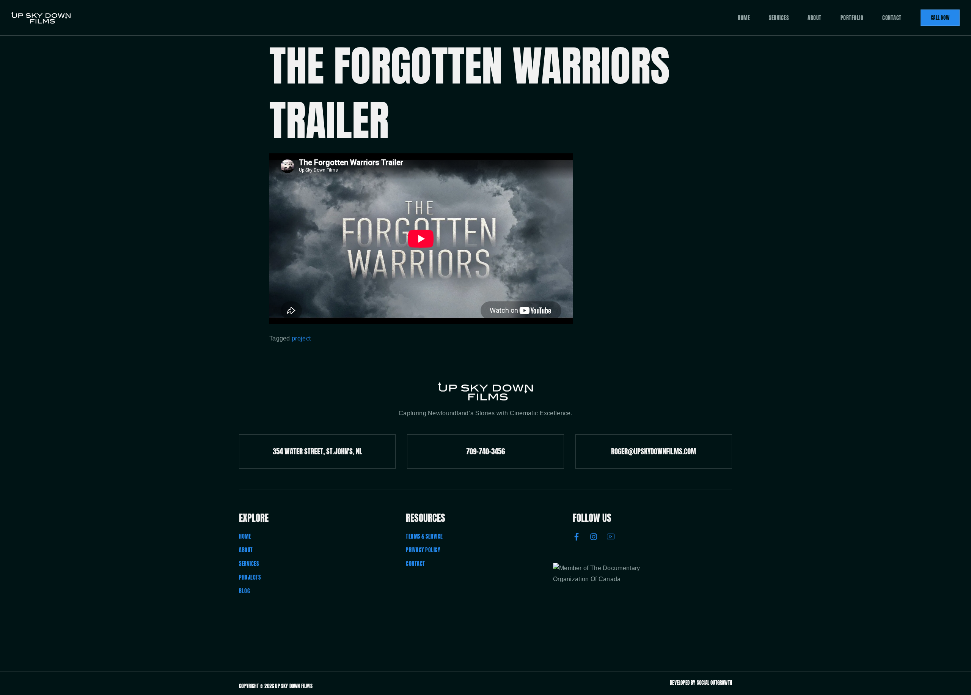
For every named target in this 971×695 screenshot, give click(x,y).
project (301, 338)
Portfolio (852, 18)
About (815, 18)
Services (779, 18)
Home (744, 18)
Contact (892, 18)
